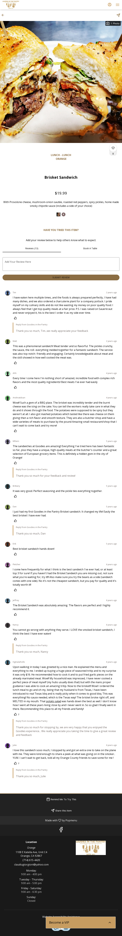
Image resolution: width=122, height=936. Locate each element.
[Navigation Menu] (117, 4)
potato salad (53, 701)
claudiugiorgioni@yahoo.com (31, 864)
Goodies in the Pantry (90, 848)
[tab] (32, 248)
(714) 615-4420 (31, 860)
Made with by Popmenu (39, 820)
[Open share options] (118, 15)
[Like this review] (16, 318)
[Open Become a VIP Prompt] (110, 922)
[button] (4, 15)
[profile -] (110, 5)
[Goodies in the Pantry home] (17, 5)
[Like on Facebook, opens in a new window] (61, 830)
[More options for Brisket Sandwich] (113, 148)
